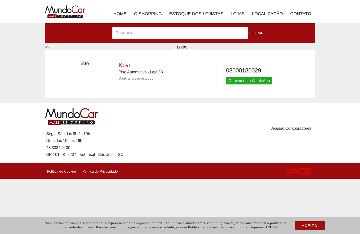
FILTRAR (256, 33)
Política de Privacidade (99, 171)
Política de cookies (203, 227)
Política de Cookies (61, 171)
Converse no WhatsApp (249, 81)
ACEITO (310, 226)
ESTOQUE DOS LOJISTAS (196, 13)
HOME (120, 13)
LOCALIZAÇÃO (267, 13)
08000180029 (243, 70)
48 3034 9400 (58, 148)
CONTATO (300, 13)
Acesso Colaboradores (291, 128)
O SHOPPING (148, 13)
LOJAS (238, 13)
